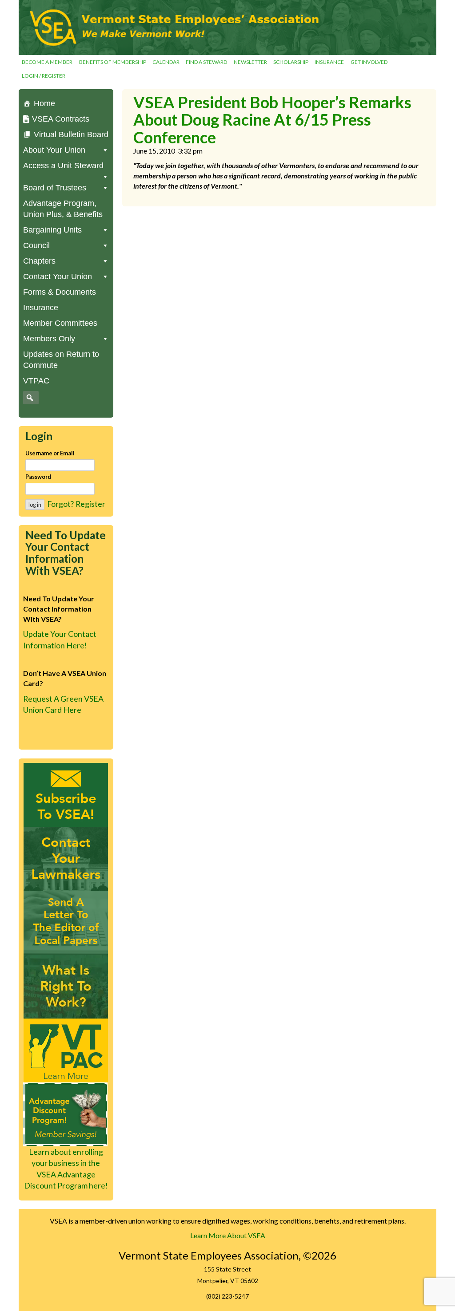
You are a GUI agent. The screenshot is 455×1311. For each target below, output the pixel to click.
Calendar (166, 62)
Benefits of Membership (112, 62)
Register (90, 504)
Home (44, 103)
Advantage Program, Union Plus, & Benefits (63, 209)
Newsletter (250, 62)
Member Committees (60, 323)
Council (36, 245)
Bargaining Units (52, 229)
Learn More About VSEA (227, 1235)
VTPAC (36, 380)
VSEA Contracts (60, 119)
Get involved (369, 62)
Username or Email (50, 453)
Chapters (39, 261)
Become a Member (47, 62)
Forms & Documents (59, 292)
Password (38, 476)
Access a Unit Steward (63, 165)
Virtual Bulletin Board (71, 134)
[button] (29, 397)
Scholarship (290, 62)
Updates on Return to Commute (61, 360)
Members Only (49, 338)
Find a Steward (206, 62)
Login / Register (43, 75)
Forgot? (60, 504)
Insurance (329, 62)
